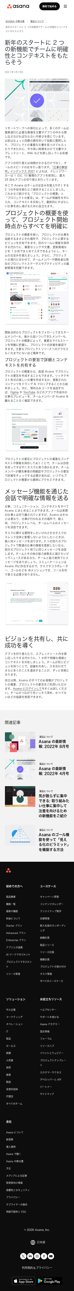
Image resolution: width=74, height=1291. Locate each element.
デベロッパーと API (50, 1079)
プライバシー (13, 1197)
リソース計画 (47, 952)
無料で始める (49, 6)
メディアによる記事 (16, 1175)
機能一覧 (11, 904)
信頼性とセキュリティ (18, 1190)
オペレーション (14, 1024)
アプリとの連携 (14, 947)
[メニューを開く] (65, 6)
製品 (8, 1038)
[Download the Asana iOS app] (23, 1281)
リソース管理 (13, 974)
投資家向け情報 (14, 1183)
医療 (8, 1053)
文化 (8, 1168)
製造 (8, 1082)
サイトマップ (47, 1094)
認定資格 (45, 1031)
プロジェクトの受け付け (53, 966)
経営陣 (9, 1139)
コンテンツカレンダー (51, 904)
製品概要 (11, 897)
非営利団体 (12, 1089)
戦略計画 (45, 959)
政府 (8, 1067)
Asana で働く (13, 1154)
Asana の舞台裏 (14, 1161)
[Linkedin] (30, 1256)
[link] (15, 22)
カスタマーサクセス (50, 1072)
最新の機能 (12, 911)
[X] (23, 1256)
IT (7, 1031)
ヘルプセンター (48, 1010)
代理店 (9, 1096)
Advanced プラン (16, 933)
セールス (11, 1046)
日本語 (41, 1242)
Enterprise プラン (16, 940)
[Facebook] (44, 1256)
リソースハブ (47, 1046)
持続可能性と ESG (16, 1211)
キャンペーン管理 (49, 897)
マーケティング (14, 1017)
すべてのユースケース (51, 981)
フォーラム (46, 1038)
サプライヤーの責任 (16, 1204)
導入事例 (11, 1147)
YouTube (29, 392)
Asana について (14, 1132)
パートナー (46, 1087)
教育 (8, 1075)
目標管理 (45, 918)
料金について (13, 918)
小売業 (9, 1060)
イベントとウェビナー (52, 1053)
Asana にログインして (27, 688)
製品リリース (47, 945)
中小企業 (11, 1010)
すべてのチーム (14, 1103)
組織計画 (45, 937)
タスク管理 (46, 974)
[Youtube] (51, 1256)
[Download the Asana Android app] (49, 1281)
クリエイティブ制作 (50, 911)
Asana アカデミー (50, 1024)
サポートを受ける (49, 1017)
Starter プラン (14, 925)
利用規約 (27, 1267)
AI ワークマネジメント (18, 954)
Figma (14, 392)
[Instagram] (37, 1256)
